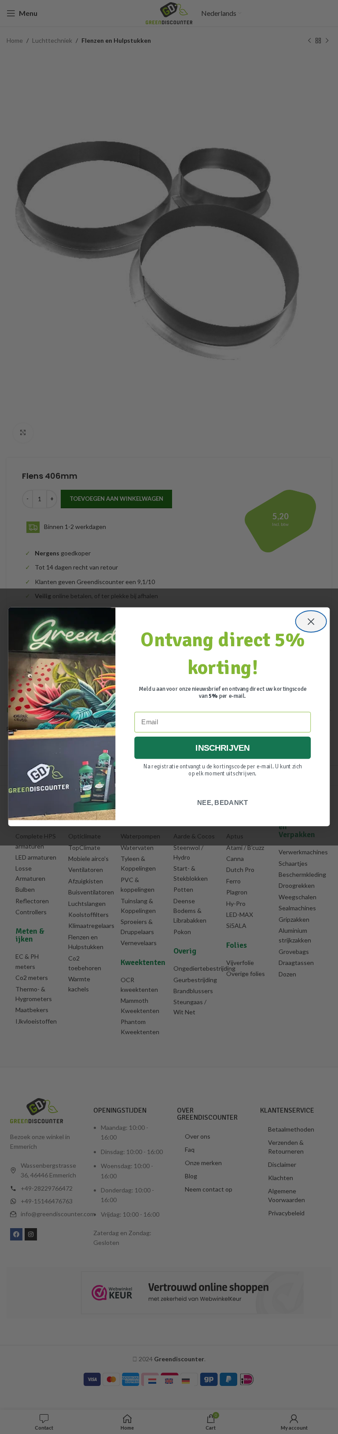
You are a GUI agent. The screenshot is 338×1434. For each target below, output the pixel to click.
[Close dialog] (311, 622)
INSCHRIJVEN (222, 748)
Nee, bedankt (222, 802)
